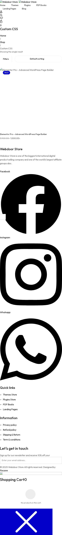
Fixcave (4, 470)
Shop (2, 42)
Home (3, 35)
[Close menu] (26, 522)
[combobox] (38, 59)
